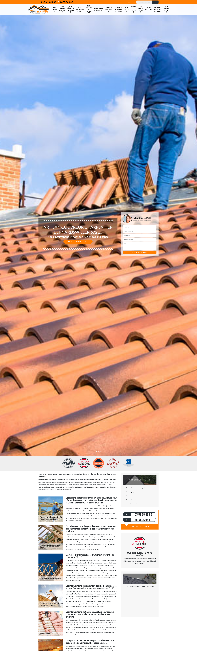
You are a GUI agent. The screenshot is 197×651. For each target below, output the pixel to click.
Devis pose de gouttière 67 (62, 9)
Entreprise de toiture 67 (148, 9)
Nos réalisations (78, 241)
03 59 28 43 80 (48, 2)
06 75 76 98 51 (67, 2)
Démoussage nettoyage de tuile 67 (157, 9)
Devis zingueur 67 (54, 9)
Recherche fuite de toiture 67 (166, 9)
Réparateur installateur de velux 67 (118, 9)
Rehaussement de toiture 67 (98, 9)
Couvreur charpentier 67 (108, 9)
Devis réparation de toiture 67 (70, 9)
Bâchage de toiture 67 (133, 9)
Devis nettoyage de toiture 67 (89, 9)
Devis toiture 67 (126, 9)
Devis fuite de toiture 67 (140, 9)
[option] (98, 260)
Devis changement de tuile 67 (80, 9)
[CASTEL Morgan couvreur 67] (38, 9)
